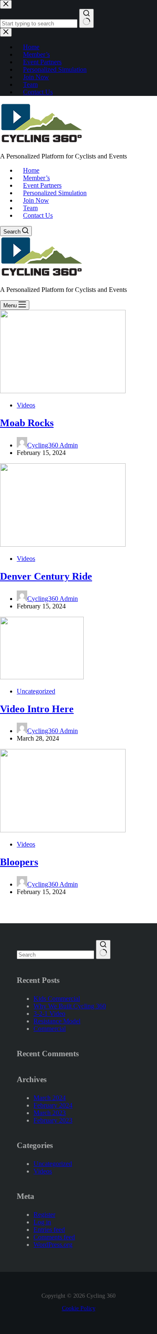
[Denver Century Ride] (63, 544)
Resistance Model (56, 1021)
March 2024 (49, 1097)
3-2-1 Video (49, 1013)
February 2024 (52, 1105)
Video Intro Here (37, 708)
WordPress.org (52, 1244)
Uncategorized (36, 691)
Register (44, 1214)
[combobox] (55, 954)
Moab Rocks (27, 422)
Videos (26, 405)
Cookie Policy (78, 1308)
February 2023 (52, 1120)
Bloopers (19, 862)
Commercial (49, 1028)
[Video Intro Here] (42, 677)
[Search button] (103, 949)
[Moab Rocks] (63, 390)
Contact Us (38, 215)
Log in (42, 1222)
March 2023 (49, 1112)
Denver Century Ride (46, 576)
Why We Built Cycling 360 (69, 1006)
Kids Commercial (56, 998)
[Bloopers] (63, 830)
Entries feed (49, 1229)
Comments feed (54, 1237)
